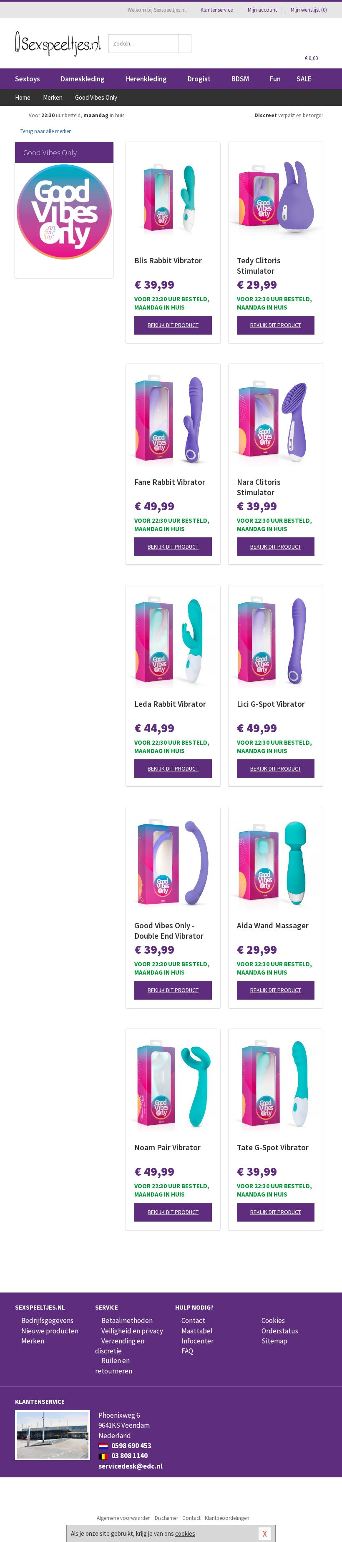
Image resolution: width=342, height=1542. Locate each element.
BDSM (240, 78)
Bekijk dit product (173, 325)
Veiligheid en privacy (132, 1330)
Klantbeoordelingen (227, 1518)
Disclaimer (166, 1518)
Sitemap (274, 1340)
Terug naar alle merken (45, 131)
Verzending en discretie (119, 1346)
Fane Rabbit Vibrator (169, 482)
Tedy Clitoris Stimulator (259, 265)
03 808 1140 (129, 1455)
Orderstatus (280, 1330)
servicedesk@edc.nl (130, 1466)
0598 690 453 (130, 1445)
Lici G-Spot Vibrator (271, 704)
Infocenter (197, 1340)
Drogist (199, 78)
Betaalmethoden (127, 1320)
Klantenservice (217, 9)
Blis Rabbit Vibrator (168, 260)
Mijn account (262, 9)
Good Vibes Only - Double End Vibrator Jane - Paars (169, 930)
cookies (185, 1533)
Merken (32, 1340)
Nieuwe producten (49, 1330)
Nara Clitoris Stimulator (259, 487)
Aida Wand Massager (273, 925)
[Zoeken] (185, 43)
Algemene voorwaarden (124, 1518)
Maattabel (197, 1330)
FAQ (187, 1351)
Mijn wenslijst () (308, 9)
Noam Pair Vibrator (167, 1147)
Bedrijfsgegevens (47, 1320)
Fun (275, 78)
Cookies (273, 1320)
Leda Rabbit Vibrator (170, 704)
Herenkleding (146, 78)
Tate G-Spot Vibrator (273, 1147)
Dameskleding (83, 78)
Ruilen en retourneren (113, 1365)
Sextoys (27, 78)
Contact (193, 1320)
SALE (304, 78)
